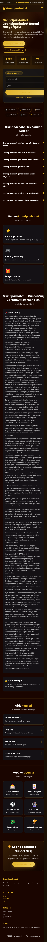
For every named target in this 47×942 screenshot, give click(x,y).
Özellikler (6, 899)
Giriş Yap (26, 92)
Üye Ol (29, 97)
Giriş (4, 896)
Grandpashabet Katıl (23, 864)
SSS (4, 901)
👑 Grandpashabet (15, 8)
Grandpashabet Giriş (14, 43)
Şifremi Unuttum (20, 97)
